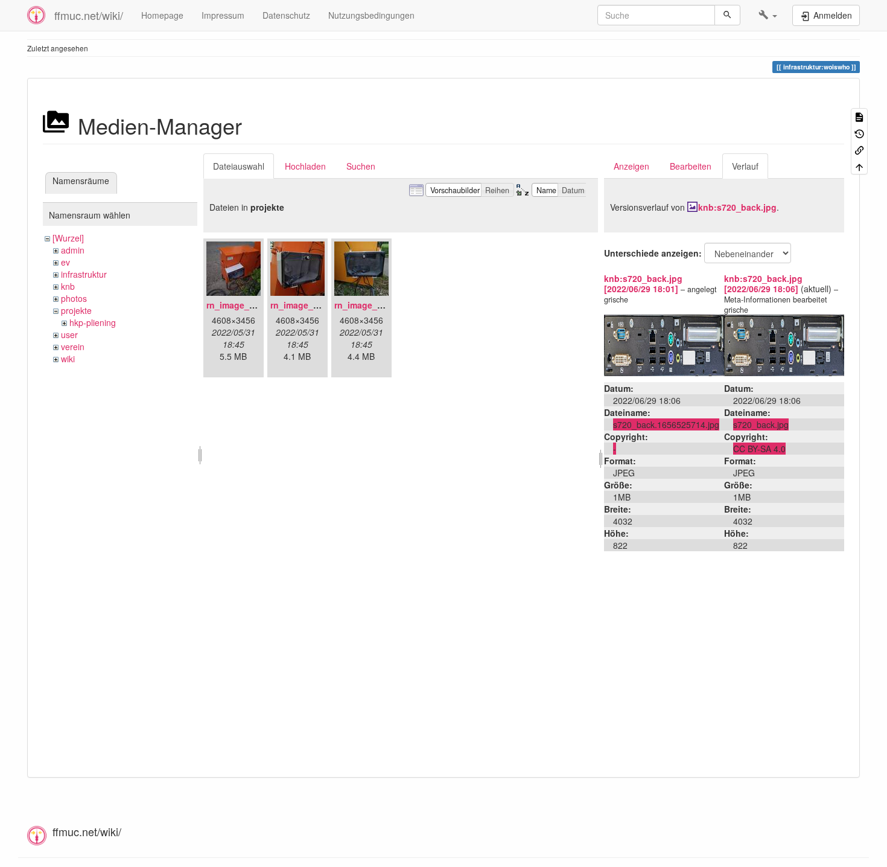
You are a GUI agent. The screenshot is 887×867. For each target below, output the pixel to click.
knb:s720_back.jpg (737, 207)
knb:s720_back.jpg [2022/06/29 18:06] (763, 283)
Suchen (360, 166)
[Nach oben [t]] (859, 165)
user (69, 334)
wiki (68, 359)
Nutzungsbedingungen (371, 15)
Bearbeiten (690, 166)
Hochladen (305, 166)
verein (72, 347)
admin (72, 250)
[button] (767, 15)
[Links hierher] (859, 149)
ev (65, 262)
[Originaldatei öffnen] (664, 344)
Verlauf (745, 166)
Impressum (223, 15)
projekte (76, 310)
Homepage (162, 15)
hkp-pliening (92, 322)
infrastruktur (84, 274)
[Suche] (727, 15)
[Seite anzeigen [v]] (859, 116)
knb (68, 286)
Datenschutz (286, 15)
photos (74, 298)
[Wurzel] (68, 238)
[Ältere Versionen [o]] (859, 132)
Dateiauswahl (238, 166)
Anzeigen (631, 166)
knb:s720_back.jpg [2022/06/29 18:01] (643, 283)
